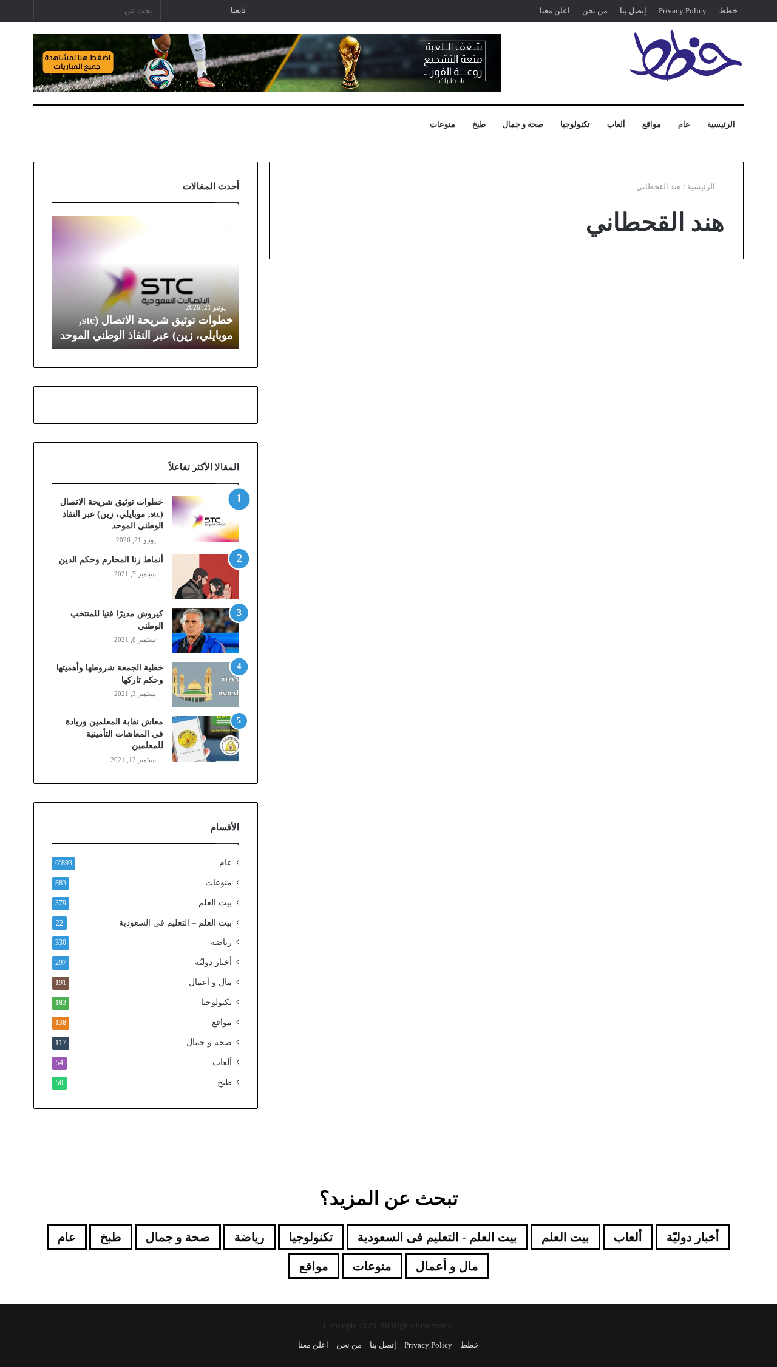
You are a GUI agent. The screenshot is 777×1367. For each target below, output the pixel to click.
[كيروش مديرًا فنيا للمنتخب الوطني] (205, 630)
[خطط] (686, 55)
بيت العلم (215, 902)
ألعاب (616, 124)
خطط (728, 10)
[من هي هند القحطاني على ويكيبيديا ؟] (383, 454)
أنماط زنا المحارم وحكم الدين (111, 559)
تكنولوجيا (575, 124)
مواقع (651, 124)
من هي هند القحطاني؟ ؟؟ (638, 321)
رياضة (221, 942)
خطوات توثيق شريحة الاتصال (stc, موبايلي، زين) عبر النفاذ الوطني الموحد (111, 513)
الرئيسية (721, 124)
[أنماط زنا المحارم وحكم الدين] (205, 576)
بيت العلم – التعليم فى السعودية (175, 922)
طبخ (479, 124)
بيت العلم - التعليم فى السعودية (437, 1237)
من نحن (595, 10)
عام (684, 124)
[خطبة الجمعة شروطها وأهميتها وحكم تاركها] (205, 684)
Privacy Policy (683, 10)
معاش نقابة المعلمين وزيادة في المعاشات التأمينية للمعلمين (114, 733)
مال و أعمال (210, 982)
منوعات (442, 124)
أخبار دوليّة (213, 962)
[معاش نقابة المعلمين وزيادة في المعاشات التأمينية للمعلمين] (205, 739)
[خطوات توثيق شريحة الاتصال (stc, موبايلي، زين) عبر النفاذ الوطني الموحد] (205, 519)
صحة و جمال (523, 124)
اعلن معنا (555, 10)
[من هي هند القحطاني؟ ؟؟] (630, 444)
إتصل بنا (633, 10)
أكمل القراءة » (691, 598)
